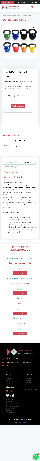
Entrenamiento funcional (13, 15)
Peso (8, 95)
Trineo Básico (20, 323)
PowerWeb (24, 422)
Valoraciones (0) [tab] (11, 167)
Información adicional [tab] (25, 162)
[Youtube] (36, 2)
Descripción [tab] (9, 162)
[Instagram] (32, 2)
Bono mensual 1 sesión (20, 283)
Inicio (4, 15)
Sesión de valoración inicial (20, 263)
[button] (33, 27)
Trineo (20, 303)
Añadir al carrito (18, 106)
